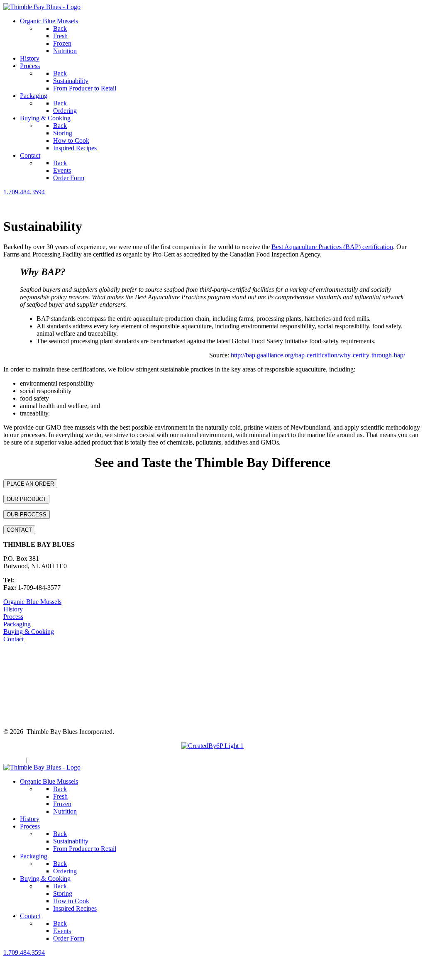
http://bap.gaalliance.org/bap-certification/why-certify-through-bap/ (318, 355)
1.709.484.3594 (24, 192)
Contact (13, 639)
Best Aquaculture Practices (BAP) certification (332, 246)
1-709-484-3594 (37, 580)
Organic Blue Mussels (32, 601)
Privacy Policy (48, 759)
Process (13, 616)
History (13, 609)
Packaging (17, 624)
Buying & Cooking (28, 631)
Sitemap (13, 759)
